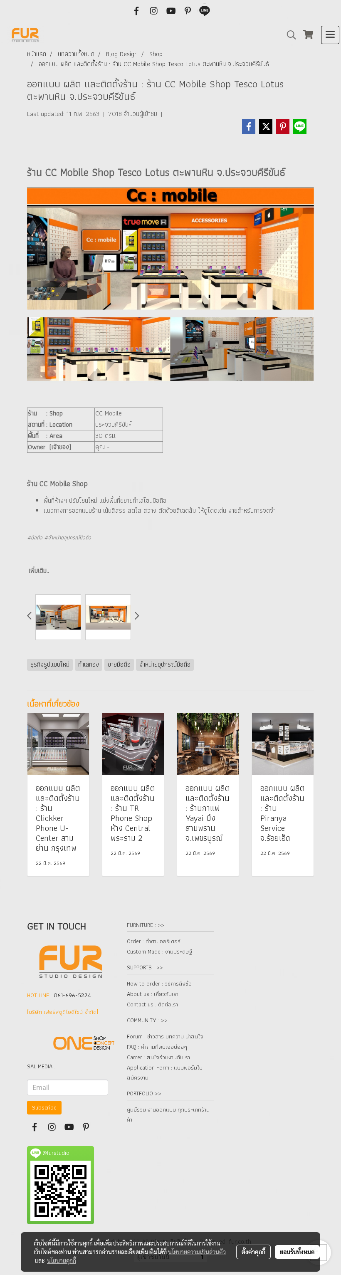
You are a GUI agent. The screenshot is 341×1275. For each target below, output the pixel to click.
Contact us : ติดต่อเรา (152, 1004)
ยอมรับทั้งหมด (297, 1251)
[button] (288, 35)
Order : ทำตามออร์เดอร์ (153, 941)
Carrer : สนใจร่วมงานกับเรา (158, 1057)
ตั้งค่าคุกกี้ (253, 1251)
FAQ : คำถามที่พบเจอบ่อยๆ (157, 1046)
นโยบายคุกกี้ (61, 1260)
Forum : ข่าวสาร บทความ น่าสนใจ (165, 1036)
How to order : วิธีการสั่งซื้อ (159, 983)
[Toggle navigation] (330, 35)
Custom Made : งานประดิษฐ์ (159, 951)
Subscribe (44, 1107)
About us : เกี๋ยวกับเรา (152, 993)
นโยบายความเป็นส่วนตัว (197, 1251)
